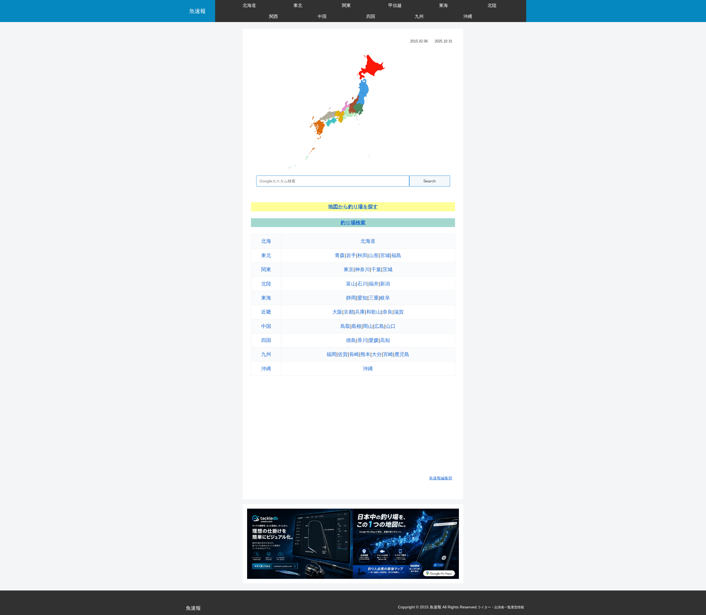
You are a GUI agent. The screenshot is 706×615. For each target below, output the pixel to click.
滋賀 (399, 312)
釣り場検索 (353, 222)
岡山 (368, 326)
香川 (362, 340)
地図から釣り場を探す (353, 206)
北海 (266, 241)
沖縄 (266, 368)
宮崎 (388, 354)
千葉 (376, 269)
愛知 (362, 298)
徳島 (351, 340)
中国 (266, 326)
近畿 (266, 312)
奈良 (387, 312)
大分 (377, 354)
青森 (340, 255)
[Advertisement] (353, 429)
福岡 (331, 354)
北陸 (266, 284)
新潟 (385, 284)
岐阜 (385, 298)
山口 (390, 326)
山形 (374, 255)
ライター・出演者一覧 (494, 607)
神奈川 (362, 269)
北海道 (367, 241)
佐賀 (343, 354)
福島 (396, 255)
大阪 (337, 312)
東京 (349, 269)
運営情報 (517, 607)
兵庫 (360, 312)
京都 (349, 312)
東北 (266, 255)
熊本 (365, 354)
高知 (385, 340)
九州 (266, 354)
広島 (379, 326)
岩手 (351, 255)
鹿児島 (401, 354)
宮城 (385, 255)
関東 (266, 269)
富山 (351, 284)
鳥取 (345, 326)
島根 (357, 326)
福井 (374, 284)
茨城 (387, 269)
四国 (266, 340)
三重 (374, 298)
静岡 (351, 298)
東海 (266, 298)
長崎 (354, 354)
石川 (362, 284)
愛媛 (374, 340)
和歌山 (373, 312)
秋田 (362, 255)
